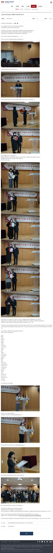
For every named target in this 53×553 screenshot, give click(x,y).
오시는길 (40, 6)
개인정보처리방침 (4, 541)
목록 (26, 533)
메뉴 (48, 2)
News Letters (28, 9)
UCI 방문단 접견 (11, 526)
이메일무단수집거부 (16, 541)
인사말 (17, 6)
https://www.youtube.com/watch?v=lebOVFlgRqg (30, 515)
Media (33, 6)
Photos (17, 9)
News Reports (35, 9)
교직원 (27, 6)
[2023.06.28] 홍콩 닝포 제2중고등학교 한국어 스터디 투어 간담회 (20, 523)
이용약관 (10, 541)
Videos (21, 9)
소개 (12, 6)
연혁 (23, 6)
